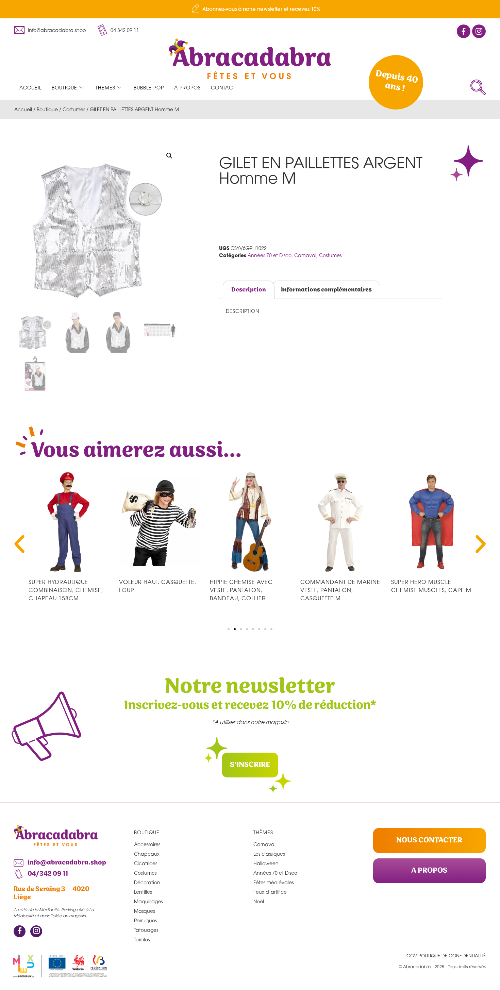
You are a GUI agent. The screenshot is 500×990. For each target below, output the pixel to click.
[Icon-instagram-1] (479, 31)
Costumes (74, 109)
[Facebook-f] (463, 31)
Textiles (142, 939)
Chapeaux (147, 854)
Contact (223, 87)
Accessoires (147, 844)
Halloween (266, 863)
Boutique (64, 87)
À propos (187, 87)
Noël (258, 901)
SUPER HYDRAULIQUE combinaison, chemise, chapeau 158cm (66, 590)
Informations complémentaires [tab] (326, 289)
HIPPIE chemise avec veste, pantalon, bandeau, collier (241, 590)
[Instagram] (36, 931)
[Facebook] (20, 931)
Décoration (147, 882)
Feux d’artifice (270, 892)
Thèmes (105, 87)
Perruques (145, 920)
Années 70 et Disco (269, 255)
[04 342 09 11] (102, 30)
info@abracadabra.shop (57, 30)
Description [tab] (248, 289)
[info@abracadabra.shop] (19, 30)
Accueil (30, 87)
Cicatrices (145, 863)
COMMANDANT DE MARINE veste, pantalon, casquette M (340, 590)
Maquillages (148, 901)
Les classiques (269, 854)
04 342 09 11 (125, 30)
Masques (144, 911)
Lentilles (143, 892)
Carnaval (305, 255)
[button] (478, 87)
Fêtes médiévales (273, 882)
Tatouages (146, 930)
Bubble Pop (149, 87)
